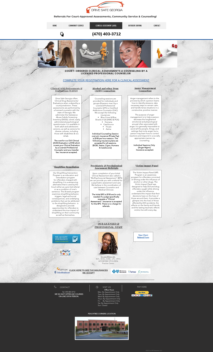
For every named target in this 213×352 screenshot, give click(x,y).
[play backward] (37, 54)
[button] (56, 54)
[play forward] (178, 54)
